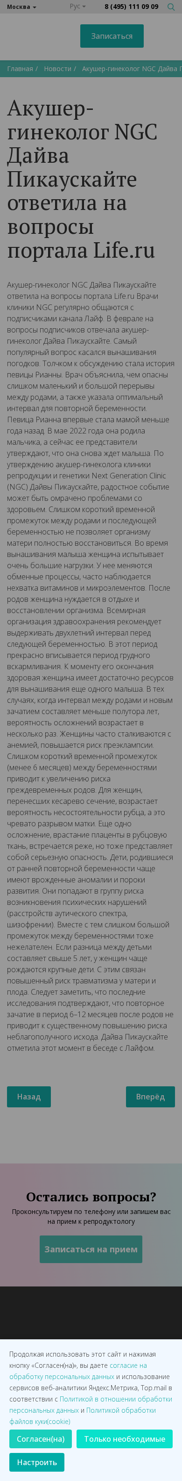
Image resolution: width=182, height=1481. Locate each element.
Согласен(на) (40, 1439)
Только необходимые (124, 1439)
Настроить (37, 1462)
